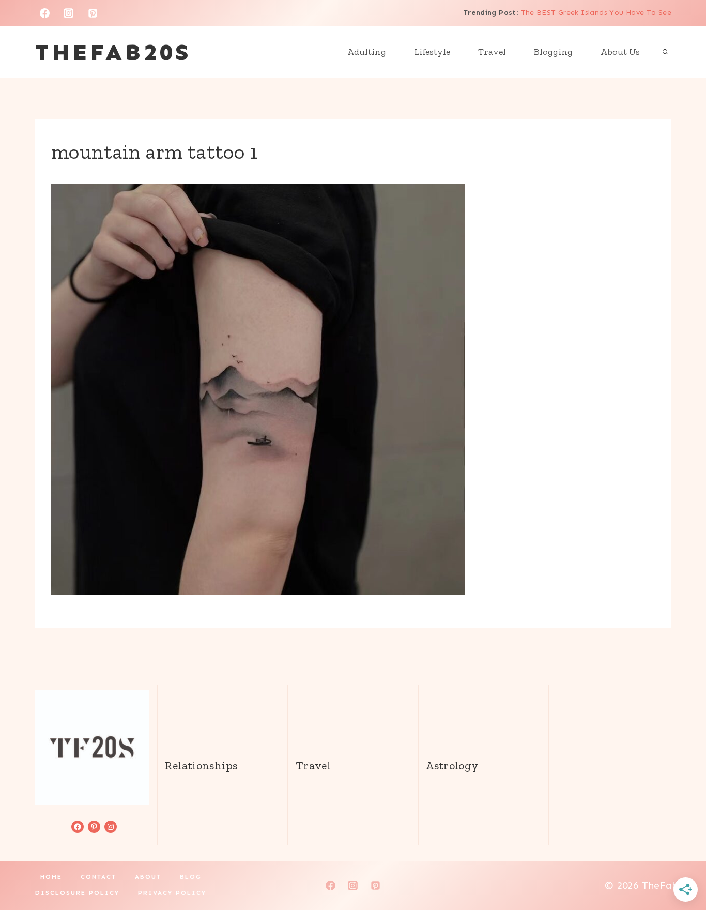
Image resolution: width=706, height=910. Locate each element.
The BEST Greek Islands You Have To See (596, 12)
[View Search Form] (665, 52)
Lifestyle (432, 51)
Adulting (366, 51)
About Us (620, 51)
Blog (191, 877)
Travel (492, 51)
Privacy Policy (172, 893)
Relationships (201, 765)
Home (51, 877)
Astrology (452, 765)
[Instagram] (69, 13)
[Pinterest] (93, 13)
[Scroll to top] (680, 869)
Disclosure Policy (77, 893)
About (148, 877)
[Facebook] (44, 13)
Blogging (553, 51)
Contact (98, 877)
